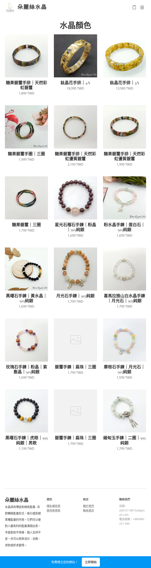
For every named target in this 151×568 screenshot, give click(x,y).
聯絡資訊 (88, 510)
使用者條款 (53, 510)
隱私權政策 (53, 506)
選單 (142, 7)
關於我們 (88, 506)
